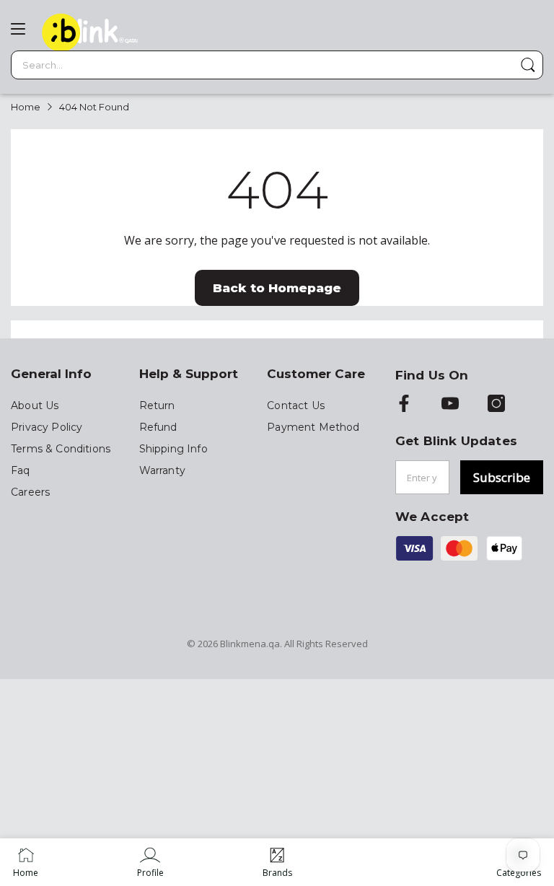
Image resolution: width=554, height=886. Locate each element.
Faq (20, 470)
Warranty (162, 470)
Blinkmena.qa (250, 643)
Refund (158, 427)
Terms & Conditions (60, 448)
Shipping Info (173, 448)
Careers (30, 492)
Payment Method (313, 427)
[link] (150, 862)
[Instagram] (496, 405)
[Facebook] (404, 405)
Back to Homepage (277, 288)
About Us (34, 405)
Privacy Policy (46, 427)
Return (157, 405)
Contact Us (296, 405)
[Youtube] (450, 405)
